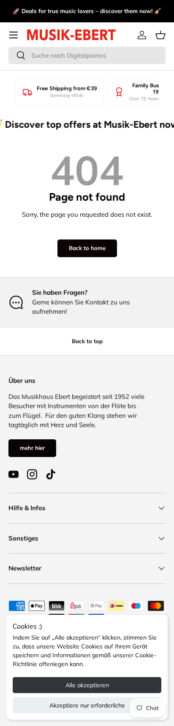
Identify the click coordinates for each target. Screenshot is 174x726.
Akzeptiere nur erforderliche (87, 705)
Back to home (87, 248)
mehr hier (32, 447)
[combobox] (87, 55)
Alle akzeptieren (87, 685)
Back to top (87, 341)
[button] (160, 35)
